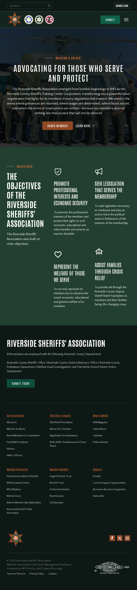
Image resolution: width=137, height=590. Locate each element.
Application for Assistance (64, 435)
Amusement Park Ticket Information (19, 511)
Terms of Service (16, 573)
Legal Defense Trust (61, 476)
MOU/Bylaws (14, 489)
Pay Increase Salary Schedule (22, 476)
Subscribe (98, 496)
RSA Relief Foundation (61, 422)
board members (57, 125)
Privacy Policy (37, 573)
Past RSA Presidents (17, 442)
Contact (52, 573)
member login (122, 5)
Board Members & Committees (23, 435)
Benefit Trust (57, 482)
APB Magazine (100, 422)
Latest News (99, 429)
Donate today (21, 383)
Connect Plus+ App (52, 568)
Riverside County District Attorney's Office (72, 362)
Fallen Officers (14, 455)
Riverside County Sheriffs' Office (26, 362)
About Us (12, 422)
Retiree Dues (14, 496)
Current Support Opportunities (109, 482)
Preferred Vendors (60, 489)
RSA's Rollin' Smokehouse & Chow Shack (68, 444)
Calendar (98, 435)
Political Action (100, 442)
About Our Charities (60, 429)
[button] (126, 19)
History (10, 448)
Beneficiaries (57, 496)
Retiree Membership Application (24, 502)
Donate (110, 19)
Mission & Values (16, 429)
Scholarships (57, 502)
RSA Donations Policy (18, 482)
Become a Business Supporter (109, 489)
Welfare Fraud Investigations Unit (57, 367)
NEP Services (29, 568)
